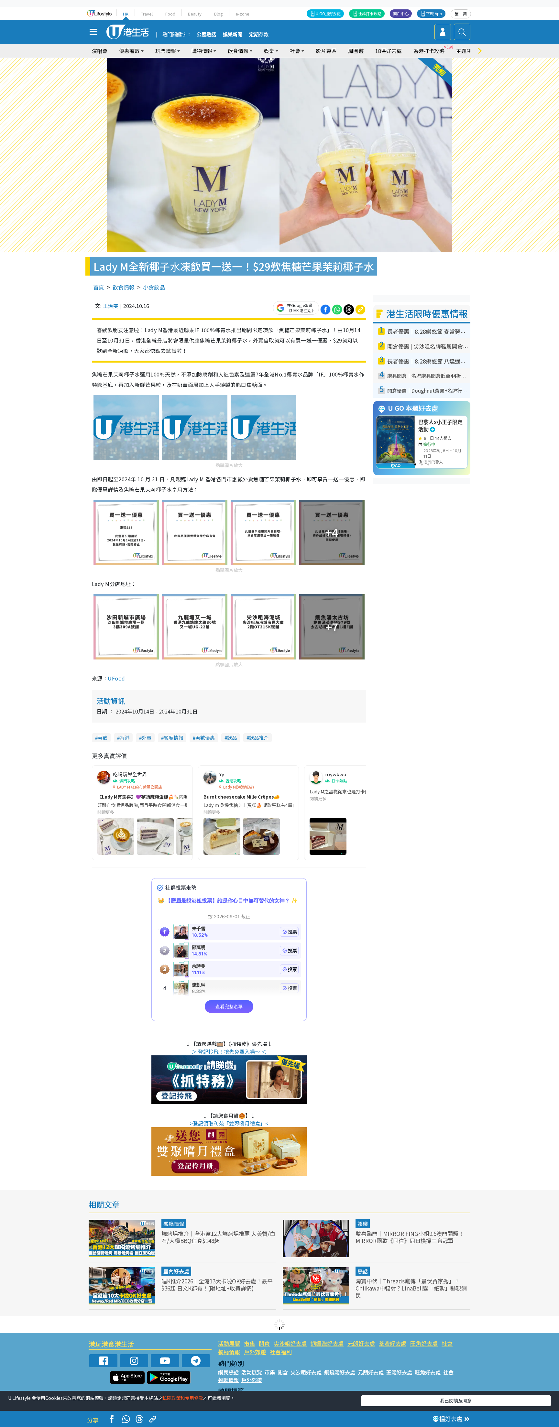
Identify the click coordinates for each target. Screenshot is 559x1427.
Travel (147, 14)
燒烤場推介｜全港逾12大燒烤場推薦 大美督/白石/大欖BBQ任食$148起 (218, 1237)
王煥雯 (110, 306)
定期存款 (259, 34)
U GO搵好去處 (328, 13)
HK (125, 14)
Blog (218, 14)
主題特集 (466, 51)
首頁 (98, 287)
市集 (249, 1343)
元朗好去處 (361, 1343)
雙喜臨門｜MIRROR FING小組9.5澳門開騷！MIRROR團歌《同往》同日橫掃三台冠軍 (410, 1237)
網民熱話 (228, 1372)
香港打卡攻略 (428, 51)
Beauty (195, 14)
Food (170, 14)
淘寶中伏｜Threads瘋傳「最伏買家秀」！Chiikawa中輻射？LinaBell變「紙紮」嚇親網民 (411, 1288)
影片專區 (326, 51)
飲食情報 (124, 287)
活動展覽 (229, 1343)
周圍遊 (356, 51)
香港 (124, 737)
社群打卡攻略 (369, 13)
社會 (447, 1343)
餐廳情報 (173, 737)
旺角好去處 (424, 1343)
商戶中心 (401, 13)
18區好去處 (388, 51)
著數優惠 (205, 737)
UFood (116, 678)
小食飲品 (154, 287)
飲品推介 (259, 737)
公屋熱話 (206, 34)
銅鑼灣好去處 (327, 1343)
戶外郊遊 (255, 1352)
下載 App (434, 13)
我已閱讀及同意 (456, 1400)
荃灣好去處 (392, 1343)
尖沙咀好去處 (290, 1343)
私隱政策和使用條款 (182, 1398)
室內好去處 (176, 1271)
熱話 (362, 1271)
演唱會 (99, 51)
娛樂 (362, 1223)
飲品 (232, 737)
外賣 (146, 737)
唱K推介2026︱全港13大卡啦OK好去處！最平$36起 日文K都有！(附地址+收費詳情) (217, 1284)
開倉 (264, 1343)
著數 (102, 737)
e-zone (242, 14)
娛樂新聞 (232, 34)
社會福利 (281, 1352)
